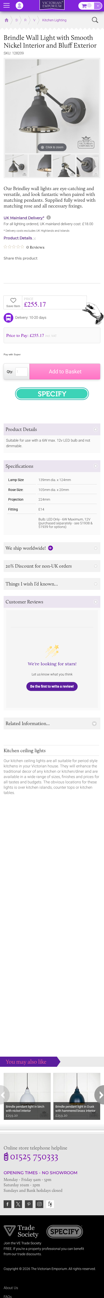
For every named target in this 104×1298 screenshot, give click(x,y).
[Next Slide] (95, 166)
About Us (11, 1288)
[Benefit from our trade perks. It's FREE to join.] (21, 1231)
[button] (52, 429)
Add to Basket (65, 372)
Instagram (39, 1204)
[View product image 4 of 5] (88, 166)
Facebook (7, 1204)
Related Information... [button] (28, 723)
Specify (64, 1232)
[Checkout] (98, 6)
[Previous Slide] (8, 166)
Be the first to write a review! (52, 686)
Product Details (18, 238)
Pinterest (29, 1204)
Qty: (10, 372)
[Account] (22, 5)
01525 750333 (34, 1157)
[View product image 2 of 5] (40, 166)
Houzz (50, 1204)
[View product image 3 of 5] (64, 166)
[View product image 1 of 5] (16, 166)
